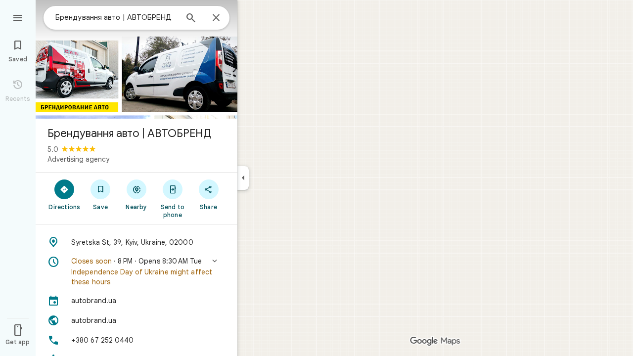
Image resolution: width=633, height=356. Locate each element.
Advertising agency (78, 159)
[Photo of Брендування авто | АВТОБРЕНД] (136, 59)
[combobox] (116, 17)
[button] (136, 271)
